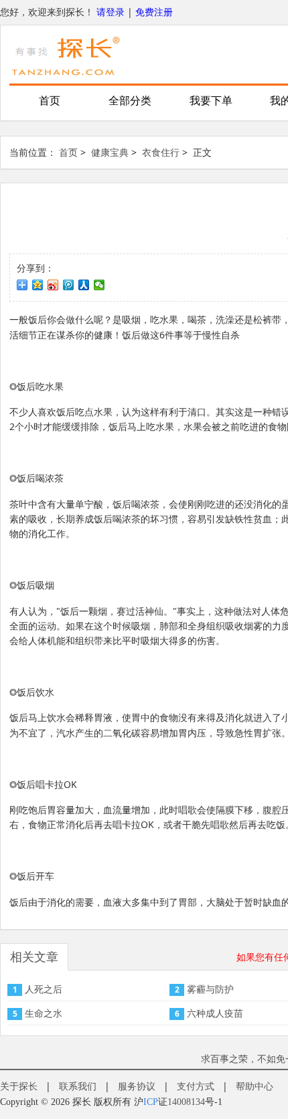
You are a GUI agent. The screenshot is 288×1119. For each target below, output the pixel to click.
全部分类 (130, 100)
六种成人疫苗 (215, 1013)
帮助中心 (254, 1086)
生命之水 (43, 1013)
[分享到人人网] (84, 285)
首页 (49, 100)
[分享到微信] (99, 285)
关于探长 (19, 1086)
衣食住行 (160, 152)
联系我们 (77, 1086)
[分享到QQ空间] (38, 285)
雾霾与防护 (210, 989)
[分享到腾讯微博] (68, 285)
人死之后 (43, 989)
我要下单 (211, 100)
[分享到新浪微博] (53, 285)
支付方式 (195, 1086)
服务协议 (136, 1086)
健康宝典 (110, 152)
